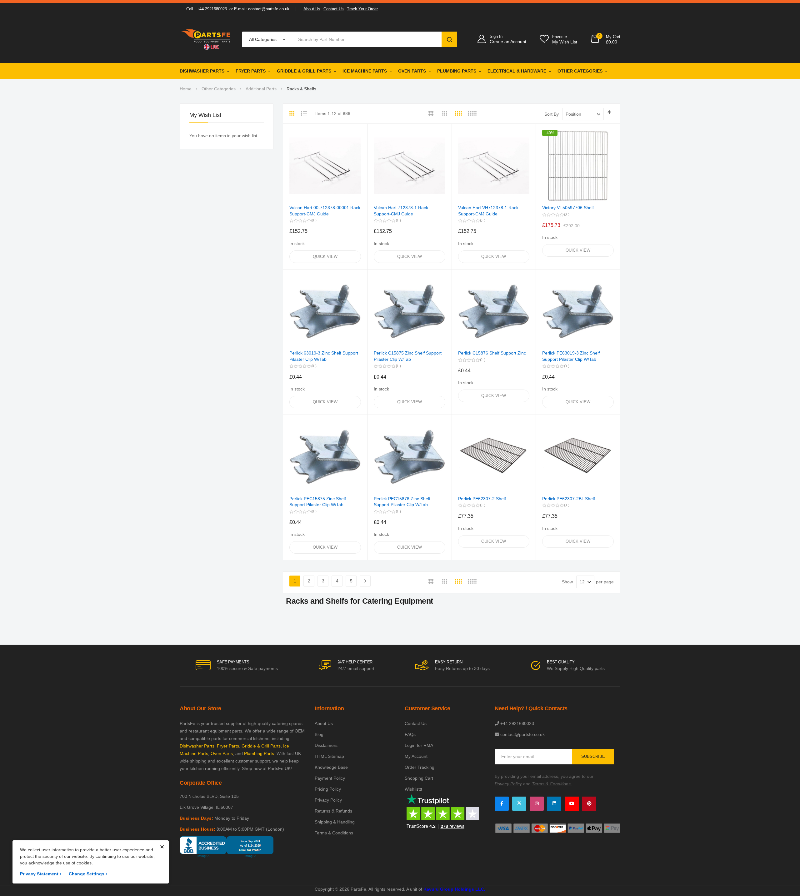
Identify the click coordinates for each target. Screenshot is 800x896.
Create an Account (508, 41)
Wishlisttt (413, 789)
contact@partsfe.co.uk (522, 734)
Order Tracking (419, 767)
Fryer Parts (251, 70)
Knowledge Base (331, 767)
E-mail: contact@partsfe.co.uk (261, 9)
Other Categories (580, 70)
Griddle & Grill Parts (304, 70)
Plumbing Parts (456, 70)
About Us (311, 9)
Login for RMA (419, 745)
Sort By (551, 114)
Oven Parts (412, 70)
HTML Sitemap (329, 756)
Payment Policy (330, 778)
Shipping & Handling (335, 821)
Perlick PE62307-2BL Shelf (568, 498)
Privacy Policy (328, 800)
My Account (416, 756)
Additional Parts (261, 88)
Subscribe (593, 756)
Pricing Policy (328, 789)
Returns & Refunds (333, 810)
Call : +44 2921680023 (206, 9)
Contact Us (333, 9)
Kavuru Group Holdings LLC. (454, 889)
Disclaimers (326, 745)
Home (186, 88)
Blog (319, 734)
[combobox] (368, 39)
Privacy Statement (40, 873)
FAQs (410, 734)
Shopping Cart (419, 778)
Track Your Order (362, 9)
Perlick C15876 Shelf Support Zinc (492, 352)
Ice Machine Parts (364, 70)
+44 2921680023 (517, 723)
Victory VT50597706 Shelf (568, 207)
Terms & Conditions (334, 832)
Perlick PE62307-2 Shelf (482, 498)
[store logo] (206, 39)
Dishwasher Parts (202, 70)
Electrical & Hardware (517, 70)
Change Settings (88, 873)
